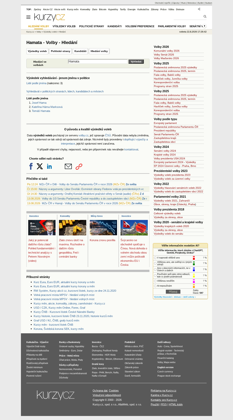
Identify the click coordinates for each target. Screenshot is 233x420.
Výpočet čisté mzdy (35, 346)
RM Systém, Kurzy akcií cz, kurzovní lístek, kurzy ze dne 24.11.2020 (75, 290)
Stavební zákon (132, 371)
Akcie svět (59, 9)
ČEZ (102, 346)
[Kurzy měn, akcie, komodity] (56, 396)
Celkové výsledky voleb (167, 213)
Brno (193, 165)
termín (191, 71)
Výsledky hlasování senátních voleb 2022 (177, 187)
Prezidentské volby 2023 (170, 170)
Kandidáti (80, 51)
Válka (171, 9)
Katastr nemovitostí (134, 350)
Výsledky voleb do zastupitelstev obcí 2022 (178, 191)
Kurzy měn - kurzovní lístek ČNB (53, 324)
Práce (163, 9)
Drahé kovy (98, 364)
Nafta (116, 372)
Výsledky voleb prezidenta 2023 (172, 174)
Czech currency (165, 371)
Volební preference (139, 26)
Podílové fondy (110, 350)
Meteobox (191, 3)
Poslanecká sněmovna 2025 (170, 71)
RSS (164, 404)
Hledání (62, 32)
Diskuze (180, 9)
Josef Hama (39, 102)
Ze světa (131, 184)
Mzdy (113, 355)
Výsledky (191, 162)
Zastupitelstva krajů (165, 138)
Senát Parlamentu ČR (166, 134)
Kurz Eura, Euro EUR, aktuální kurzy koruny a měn (64, 282)
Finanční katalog (165, 358)
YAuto (183, 3)
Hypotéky (113, 9)
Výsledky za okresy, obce (168, 217)
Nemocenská (65, 369)
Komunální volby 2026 (166, 50)
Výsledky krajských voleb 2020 (171, 226)
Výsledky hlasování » (163, 297)
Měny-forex (97, 216)
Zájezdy (175, 3)
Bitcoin (102, 9)
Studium (208, 3)
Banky (62, 342)
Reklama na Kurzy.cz (163, 390)
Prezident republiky (165, 130)
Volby (38, 32)
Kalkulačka (143, 9)
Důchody (63, 377)
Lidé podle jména (36, 83)
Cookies (114, 390)
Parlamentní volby (172, 26)
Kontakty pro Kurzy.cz (164, 399)
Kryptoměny (98, 359)
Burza (95, 346)
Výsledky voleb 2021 (165, 200)
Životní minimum (34, 367)
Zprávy (37, 9)
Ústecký (182, 204)
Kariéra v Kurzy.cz (162, 395)
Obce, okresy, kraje (165, 204)
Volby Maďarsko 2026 (166, 58)
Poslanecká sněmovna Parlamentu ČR (176, 126)
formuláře (136, 376)
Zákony (155, 9)
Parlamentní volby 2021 (170, 196)
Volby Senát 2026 (164, 54)
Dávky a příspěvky (69, 365)
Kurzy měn (72, 9)
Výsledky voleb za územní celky (172, 178)
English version (165, 367)
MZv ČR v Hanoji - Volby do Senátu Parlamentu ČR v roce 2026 (80, 203)
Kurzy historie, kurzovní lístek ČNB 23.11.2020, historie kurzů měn (73, 316)
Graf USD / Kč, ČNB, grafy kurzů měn (56, 320)
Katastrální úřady (133, 355)
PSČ (141, 346)
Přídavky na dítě (34, 355)
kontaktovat (131, 149)
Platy (80, 360)
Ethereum (118, 359)
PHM (101, 372)
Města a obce (131, 346)
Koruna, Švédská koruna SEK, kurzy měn (59, 328)
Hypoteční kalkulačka (37, 371)
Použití (155, 404)
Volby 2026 (161, 46)
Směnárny (64, 350)
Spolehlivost (176, 346)
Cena (166, 346)
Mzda (74, 360)
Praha (185, 165)
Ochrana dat (100, 390)
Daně (127, 376)
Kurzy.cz (30, 32)
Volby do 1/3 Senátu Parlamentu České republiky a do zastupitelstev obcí (85, 198)
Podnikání (130, 342)
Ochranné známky (134, 359)
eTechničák (171, 354)
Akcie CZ (47, 9)
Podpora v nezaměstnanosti (73, 373)
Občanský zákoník (134, 363)
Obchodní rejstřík (162, 3)
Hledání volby (99, 51)
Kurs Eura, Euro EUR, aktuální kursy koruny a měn (64, 286)
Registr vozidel (164, 350)
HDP (107, 355)
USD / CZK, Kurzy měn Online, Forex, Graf (59, 307)
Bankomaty (74, 342)
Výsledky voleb (37, 51)
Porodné (77, 369)
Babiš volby (174, 74)
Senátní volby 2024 (165, 150)
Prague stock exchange (169, 376)
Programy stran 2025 (166, 86)
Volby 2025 (161, 63)
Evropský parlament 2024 (168, 162)
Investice (34, 216)
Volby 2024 (161, 146)
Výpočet (44, 342)
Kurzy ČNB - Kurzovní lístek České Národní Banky (64, 311)
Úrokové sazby (66, 346)
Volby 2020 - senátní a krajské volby (178, 222)
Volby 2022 (161, 183)
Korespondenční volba (167, 82)
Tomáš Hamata (41, 110)
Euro (73, 350)
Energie (132, 9)
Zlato (94, 9)
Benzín (108, 372)
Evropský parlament (165, 123)
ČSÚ (108, 135)
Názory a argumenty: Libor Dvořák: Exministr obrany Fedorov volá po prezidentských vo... (92, 189)
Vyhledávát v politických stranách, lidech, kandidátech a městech (65, 91)
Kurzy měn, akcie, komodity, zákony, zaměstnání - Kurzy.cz (69, 303)
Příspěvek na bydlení (36, 359)
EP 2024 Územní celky (167, 165)
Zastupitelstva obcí (164, 141)
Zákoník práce (132, 367)
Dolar (79, 350)
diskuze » (178, 297)
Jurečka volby (179, 78)
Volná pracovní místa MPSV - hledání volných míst (64, 294)
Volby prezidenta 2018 (169, 209)
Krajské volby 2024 (165, 154)
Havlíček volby (162, 78)
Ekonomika (97, 355)
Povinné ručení (33, 376)
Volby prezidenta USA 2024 (169, 158)
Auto (159, 346)
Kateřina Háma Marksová (47, 106)
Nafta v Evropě (99, 376)
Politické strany (60, 51)
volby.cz (83, 135)
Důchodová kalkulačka (37, 350)
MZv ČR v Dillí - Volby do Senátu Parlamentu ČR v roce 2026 (75, 184)
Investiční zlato (105, 368)
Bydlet (200, 3)
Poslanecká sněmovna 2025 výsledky (175, 67)
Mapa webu (169, 362)
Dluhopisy (97, 350)
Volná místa (73, 355)
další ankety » (189, 297)
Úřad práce (64, 360)
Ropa (94, 372)
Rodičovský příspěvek (37, 363)
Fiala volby (160, 74)
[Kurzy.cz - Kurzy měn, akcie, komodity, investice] (49, 20)
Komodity (65, 216)
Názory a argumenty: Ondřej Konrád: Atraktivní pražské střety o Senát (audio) (85, 193)
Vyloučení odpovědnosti (107, 395)
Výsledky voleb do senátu (168, 233)
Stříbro (117, 368)
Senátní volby (199, 26)
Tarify (123, 9)
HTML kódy (176, 404)
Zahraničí (184, 200)
